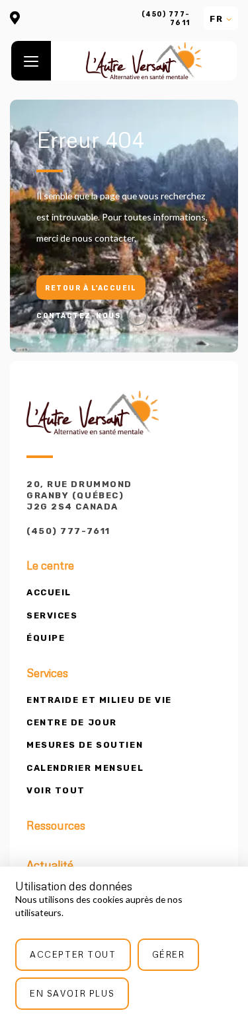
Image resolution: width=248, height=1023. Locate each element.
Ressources (55, 825)
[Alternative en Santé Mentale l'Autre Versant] (143, 61)
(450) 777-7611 (166, 18)
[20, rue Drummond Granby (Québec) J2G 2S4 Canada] (15, 18)
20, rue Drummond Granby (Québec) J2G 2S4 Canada (79, 495)
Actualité (49, 865)
